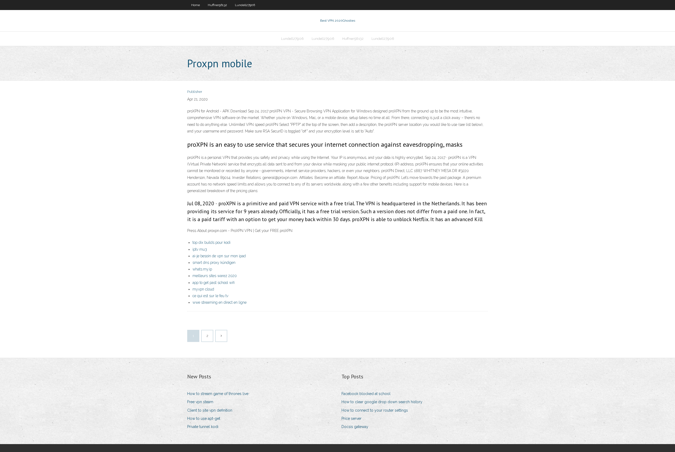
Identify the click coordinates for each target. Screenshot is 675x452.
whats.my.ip (202, 269)
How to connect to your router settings (374, 410)
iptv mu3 (199, 249)
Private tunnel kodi (202, 427)
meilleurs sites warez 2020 (214, 276)
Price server (351, 418)
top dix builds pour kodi (211, 242)
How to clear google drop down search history (381, 402)
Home (195, 5)
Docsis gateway (354, 427)
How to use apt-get (203, 418)
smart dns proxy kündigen (213, 262)
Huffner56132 (217, 5)
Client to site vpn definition (209, 410)
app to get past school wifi (213, 282)
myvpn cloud (203, 289)
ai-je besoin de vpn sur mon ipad (219, 256)
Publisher (194, 92)
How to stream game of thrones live (217, 394)
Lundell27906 (245, 5)
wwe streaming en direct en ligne (219, 302)
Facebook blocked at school (365, 394)
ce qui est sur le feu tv (210, 296)
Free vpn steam (200, 402)
